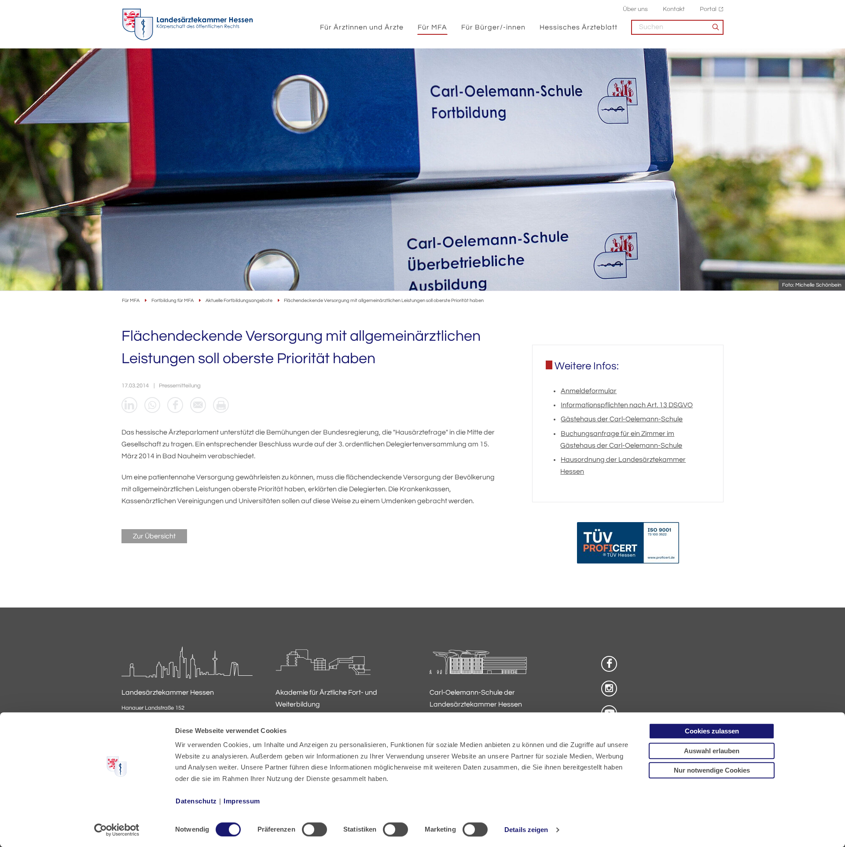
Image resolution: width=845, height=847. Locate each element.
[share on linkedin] (129, 405)
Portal (708, 9)
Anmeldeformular (589, 390)
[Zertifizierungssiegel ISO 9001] (628, 544)
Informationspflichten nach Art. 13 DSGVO (627, 405)
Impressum (242, 801)
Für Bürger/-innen (493, 27)
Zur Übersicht (154, 536)
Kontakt (674, 9)
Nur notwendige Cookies (712, 770)
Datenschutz (196, 801)
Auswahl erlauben (711, 751)
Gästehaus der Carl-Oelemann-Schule (622, 419)
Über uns (635, 9)
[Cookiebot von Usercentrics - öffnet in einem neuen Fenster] (116, 829)
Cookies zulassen (712, 731)
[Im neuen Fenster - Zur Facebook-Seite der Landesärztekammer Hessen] (609, 664)
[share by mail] (198, 405)
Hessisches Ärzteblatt (578, 27)
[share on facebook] (175, 405)
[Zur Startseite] (187, 25)
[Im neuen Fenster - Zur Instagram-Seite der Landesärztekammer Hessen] (609, 688)
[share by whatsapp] (152, 405)
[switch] (314, 829)
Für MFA (432, 27)
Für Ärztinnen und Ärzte (362, 27)
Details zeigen (526, 829)
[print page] (221, 405)
